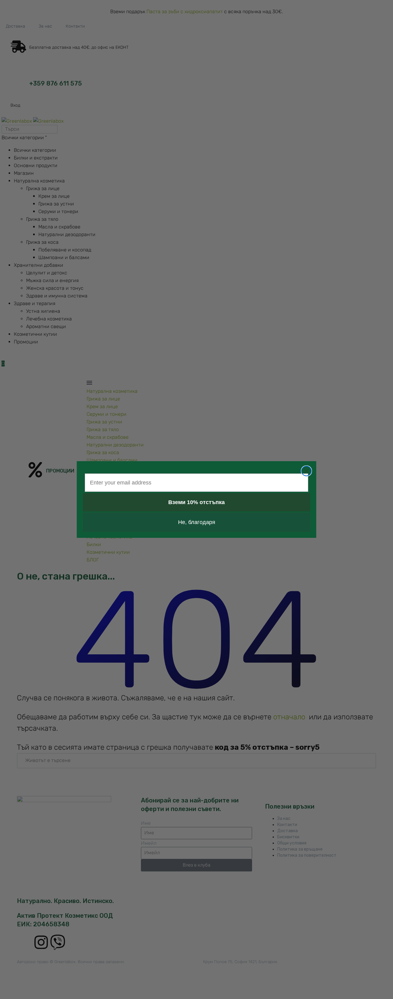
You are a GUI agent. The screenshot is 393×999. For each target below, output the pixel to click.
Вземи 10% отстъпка (196, 502)
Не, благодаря (196, 522)
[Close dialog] (306, 471)
